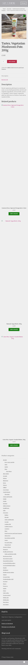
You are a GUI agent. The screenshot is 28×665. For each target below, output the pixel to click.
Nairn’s (5, 574)
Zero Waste (6, 604)
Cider (6, 464)
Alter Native (6, 473)
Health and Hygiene (8, 551)
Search (14, 662)
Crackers (7, 528)
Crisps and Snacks (7, 496)
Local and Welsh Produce (9, 565)
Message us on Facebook (8, 627)
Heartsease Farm (7, 556)
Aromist (5, 476)
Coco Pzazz (6, 489)
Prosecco (5, 586)
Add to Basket (12, 61)
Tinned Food (8, 545)
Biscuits (7, 517)
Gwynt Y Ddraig (7, 547)
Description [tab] (5, 76)
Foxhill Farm (6, 508)
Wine (6, 469)
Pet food (5, 581)
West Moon (6, 602)
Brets (4, 483)
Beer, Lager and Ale (9, 462)
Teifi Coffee (6, 593)
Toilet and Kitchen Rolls (10, 554)
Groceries (9, 8)
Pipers (4, 584)
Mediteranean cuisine (8, 572)
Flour (6, 531)
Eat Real (5, 503)
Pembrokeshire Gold (8, 579)
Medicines (5, 570)
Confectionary (6, 492)
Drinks (4, 501)
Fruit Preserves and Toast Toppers (13, 533)
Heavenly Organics (8, 558)
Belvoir (5, 478)
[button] (24, 16)
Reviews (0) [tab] (5, 79)
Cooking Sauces (9, 526)
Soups (6, 540)
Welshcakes (6, 600)
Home (4, 8)
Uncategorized (6, 595)
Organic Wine (6, 577)
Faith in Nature (6, 506)
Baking (6, 515)
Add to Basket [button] (14, 213)
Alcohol (5, 460)
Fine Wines (9, 471)
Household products (8, 561)
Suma (4, 590)
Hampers (5, 549)
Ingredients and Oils (10, 538)
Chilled (8, 67)
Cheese (5, 485)
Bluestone (5, 480)
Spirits (6, 467)
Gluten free (7, 535)
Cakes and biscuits (9, 519)
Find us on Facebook (7, 623)
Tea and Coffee (8, 542)
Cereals (6, 522)
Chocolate (7, 494)
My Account (4, 662)
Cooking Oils (8, 524)
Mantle (5, 567)
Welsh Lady (6, 597)
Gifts (4, 510)
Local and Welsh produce (9, 563)
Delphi (4, 499)
